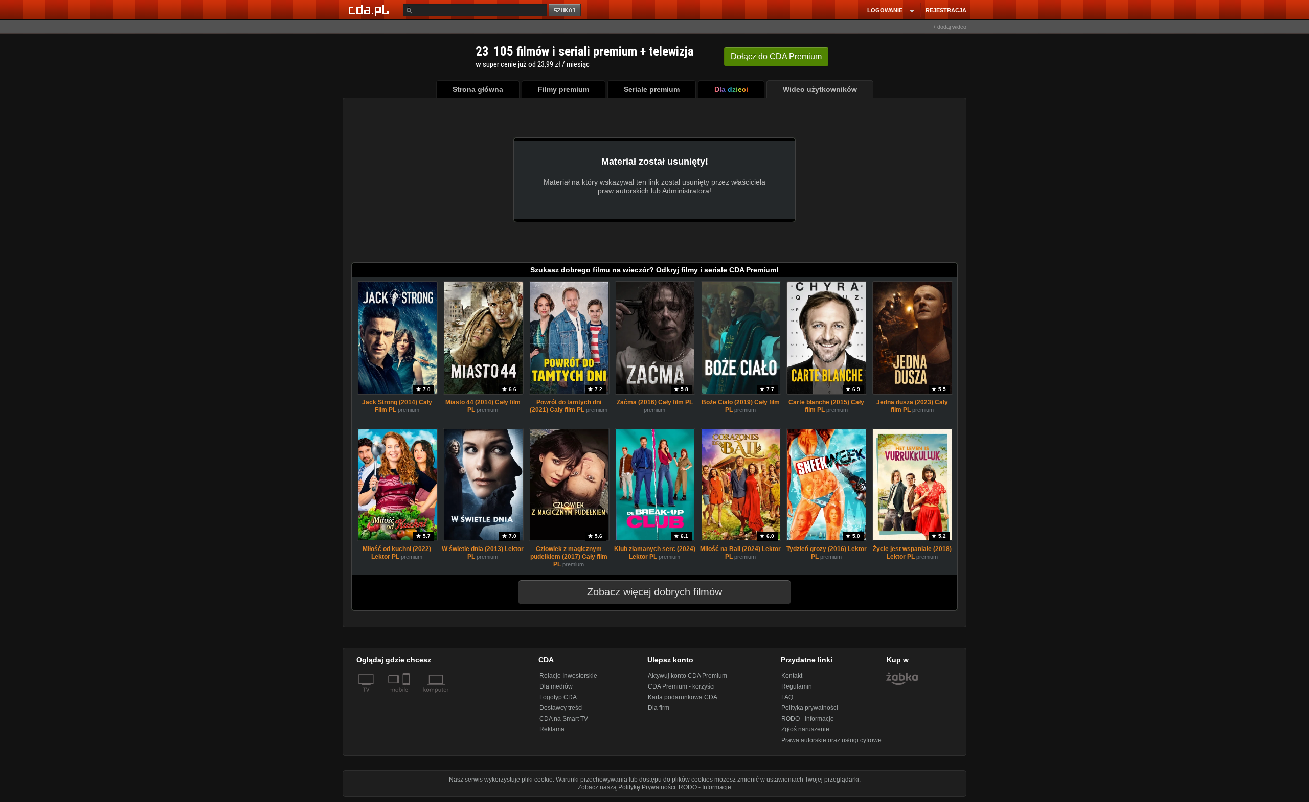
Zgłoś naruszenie (805, 729)
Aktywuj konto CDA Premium (687, 675)
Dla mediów (556, 686)
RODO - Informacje (705, 787)
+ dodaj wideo (949, 27)
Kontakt (791, 675)
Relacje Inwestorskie (568, 675)
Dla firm (658, 708)
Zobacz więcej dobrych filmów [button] (654, 592)
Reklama (552, 729)
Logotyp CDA (558, 697)
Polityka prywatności (809, 708)
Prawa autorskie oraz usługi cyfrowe (831, 740)
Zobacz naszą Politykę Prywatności (626, 787)
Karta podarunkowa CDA (682, 697)
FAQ (787, 697)
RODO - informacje (807, 718)
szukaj (565, 10)
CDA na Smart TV (563, 718)
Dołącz (776, 56)
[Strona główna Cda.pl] (370, 9)
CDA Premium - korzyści (681, 686)
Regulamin (796, 686)
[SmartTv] (407, 695)
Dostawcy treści (561, 708)
